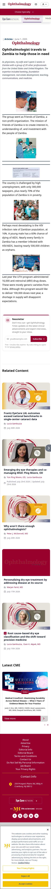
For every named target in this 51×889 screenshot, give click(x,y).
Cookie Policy (24, 863)
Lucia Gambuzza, (14, 644)
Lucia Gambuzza (14, 423)
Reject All (25, 876)
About (25, 739)
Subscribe (37, 339)
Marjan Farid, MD (15, 587)
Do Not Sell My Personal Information (25, 762)
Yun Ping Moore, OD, (16, 477)
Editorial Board (25, 752)
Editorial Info (25, 749)
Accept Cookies (25, 884)
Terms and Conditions (25, 756)
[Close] (48, 830)
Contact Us (25, 759)
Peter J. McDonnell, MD (17, 533)
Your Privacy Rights (25, 769)
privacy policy (15, 347)
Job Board (26, 765)
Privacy (25, 746)
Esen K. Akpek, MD (32, 644)
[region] (25, 857)
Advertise (25, 743)
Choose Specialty (22, 12)
